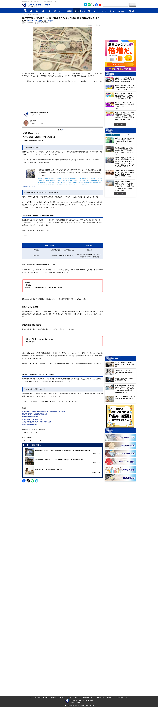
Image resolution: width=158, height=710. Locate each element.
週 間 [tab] (112, 134)
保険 (54, 11)
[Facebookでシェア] (24, 480)
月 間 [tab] (127, 134)
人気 (25, 11)
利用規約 (61, 697)
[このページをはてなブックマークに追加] (85, 5)
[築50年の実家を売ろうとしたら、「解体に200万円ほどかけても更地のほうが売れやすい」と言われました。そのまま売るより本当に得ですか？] (110, 149)
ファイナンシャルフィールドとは (38, 697)
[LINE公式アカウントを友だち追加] (89, 5)
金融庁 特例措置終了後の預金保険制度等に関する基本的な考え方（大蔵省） (44, 411)
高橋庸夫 (50, 20)
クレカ (104, 11)
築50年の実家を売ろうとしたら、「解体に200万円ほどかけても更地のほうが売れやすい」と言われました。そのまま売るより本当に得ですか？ (124, 151)
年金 (49, 11)
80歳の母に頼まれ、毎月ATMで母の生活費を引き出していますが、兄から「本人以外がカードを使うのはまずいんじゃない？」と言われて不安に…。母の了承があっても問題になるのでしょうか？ (124, 186)
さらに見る (120, 124)
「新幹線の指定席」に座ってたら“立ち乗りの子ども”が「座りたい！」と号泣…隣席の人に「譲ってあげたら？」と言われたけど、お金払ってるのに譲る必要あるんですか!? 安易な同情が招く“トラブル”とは (124, 162)
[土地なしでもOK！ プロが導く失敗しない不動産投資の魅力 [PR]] (121, 381)
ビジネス (112, 11)
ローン (61, 11)
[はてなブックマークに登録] (36, 480)
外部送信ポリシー (88, 697)
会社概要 (53, 697)
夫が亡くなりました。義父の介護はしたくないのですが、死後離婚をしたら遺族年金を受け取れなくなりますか (124, 141)
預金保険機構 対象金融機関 (30, 416)
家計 (89, 11)
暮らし (77, 11)
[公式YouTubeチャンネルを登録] (100, 5)
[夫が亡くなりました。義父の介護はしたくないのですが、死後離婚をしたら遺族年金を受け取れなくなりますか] (110, 140)
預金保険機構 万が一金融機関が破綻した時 (34, 414)
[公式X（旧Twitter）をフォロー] (93, 5)
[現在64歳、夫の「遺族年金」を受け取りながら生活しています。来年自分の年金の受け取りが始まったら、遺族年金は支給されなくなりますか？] (110, 172)
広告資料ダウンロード (123, 697)
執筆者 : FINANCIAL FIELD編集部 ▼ (39, 112)
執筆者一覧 (110, 697)
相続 (37, 11)
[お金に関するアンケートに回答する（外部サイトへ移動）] (120, 416)
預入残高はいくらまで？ (32, 133)
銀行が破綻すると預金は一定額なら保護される (39, 137)
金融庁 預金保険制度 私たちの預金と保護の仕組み (36, 421)
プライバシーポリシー (73, 697)
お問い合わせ (100, 697)
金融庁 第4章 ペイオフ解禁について (32, 419)
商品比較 (131, 11)
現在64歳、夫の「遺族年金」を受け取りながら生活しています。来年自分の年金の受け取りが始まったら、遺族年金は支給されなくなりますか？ (124, 174)
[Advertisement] (62, 96)
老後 (83, 11)
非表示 (64, 129)
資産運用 (69, 11)
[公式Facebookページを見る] (96, 5)
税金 (43, 11)
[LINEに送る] (32, 480)
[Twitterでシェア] (28, 480)
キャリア (96, 11)
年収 (31, 11)
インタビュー (122, 11)
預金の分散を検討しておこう (33, 140)
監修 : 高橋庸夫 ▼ (34, 120)
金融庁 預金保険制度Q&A (29, 424)
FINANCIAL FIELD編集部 (34, 20)
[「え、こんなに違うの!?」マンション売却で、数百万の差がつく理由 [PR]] (121, 401)
